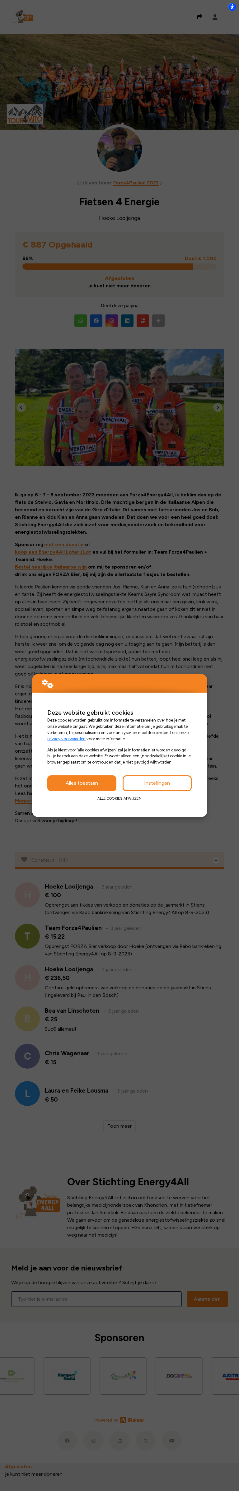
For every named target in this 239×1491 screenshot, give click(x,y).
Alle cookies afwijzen (119, 798)
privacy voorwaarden (66, 738)
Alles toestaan (82, 783)
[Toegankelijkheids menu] (232, 7)
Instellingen (157, 783)
